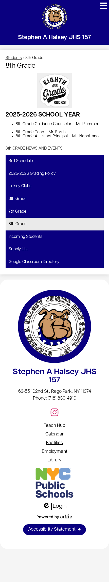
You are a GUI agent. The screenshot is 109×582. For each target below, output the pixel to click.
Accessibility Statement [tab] (52, 529)
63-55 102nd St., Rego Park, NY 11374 (54, 391)
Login (55, 506)
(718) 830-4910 (62, 398)
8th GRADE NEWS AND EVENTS (34, 149)
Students (14, 58)
